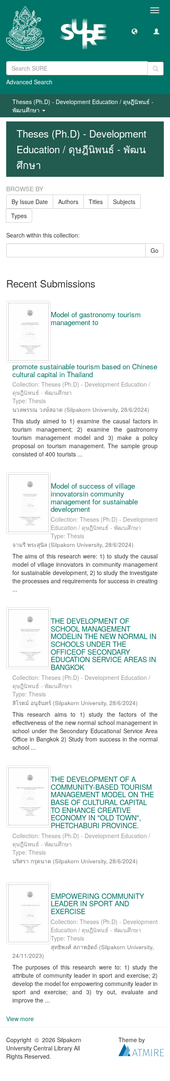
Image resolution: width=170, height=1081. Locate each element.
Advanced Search (29, 82)
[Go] (155, 69)
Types (19, 215)
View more (20, 1018)
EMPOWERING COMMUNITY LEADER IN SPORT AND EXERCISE (97, 903)
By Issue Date (30, 201)
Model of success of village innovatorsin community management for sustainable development (94, 497)
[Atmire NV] (141, 1049)
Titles (96, 201)
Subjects (124, 201)
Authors (68, 201)
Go (154, 250)
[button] (134, 31)
